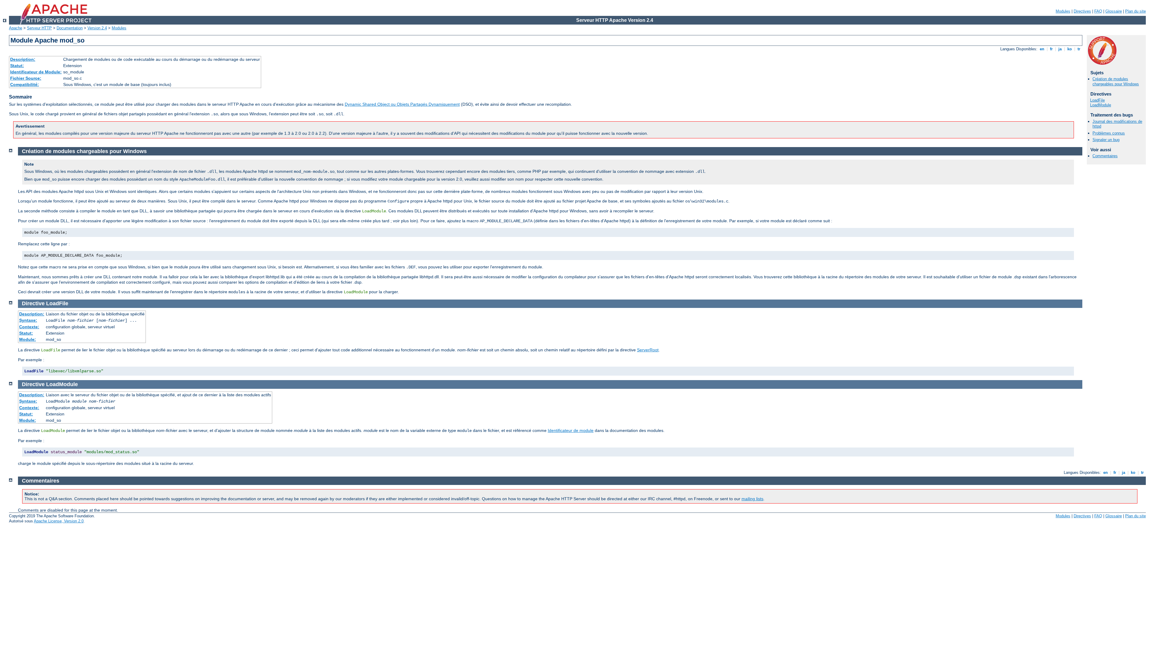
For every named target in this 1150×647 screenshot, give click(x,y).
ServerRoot (648, 349)
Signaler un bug (1105, 139)
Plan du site (1135, 11)
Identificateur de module (571, 430)
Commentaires (1105, 156)
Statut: (17, 65)
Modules (1063, 11)
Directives (1082, 11)
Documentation (70, 28)
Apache (15, 28)
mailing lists (752, 498)
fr (1051, 49)
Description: (22, 59)
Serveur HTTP (39, 28)
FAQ (1098, 11)
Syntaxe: (28, 320)
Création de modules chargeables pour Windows (1115, 81)
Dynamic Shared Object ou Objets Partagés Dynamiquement (402, 104)
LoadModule (1100, 105)
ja (1060, 49)
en (1042, 49)
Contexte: (29, 326)
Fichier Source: (25, 78)
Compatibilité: (24, 84)
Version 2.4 (97, 28)
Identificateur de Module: (36, 71)
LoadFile (1097, 100)
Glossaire (1113, 11)
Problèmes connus (1108, 133)
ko (1069, 49)
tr (1078, 49)
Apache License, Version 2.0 (59, 521)
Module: (27, 339)
